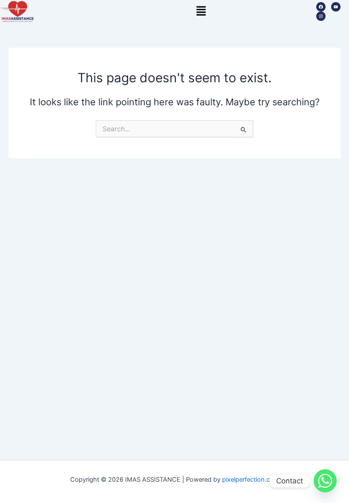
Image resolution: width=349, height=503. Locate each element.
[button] (200, 11)
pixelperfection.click (250, 479)
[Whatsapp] (325, 480)
